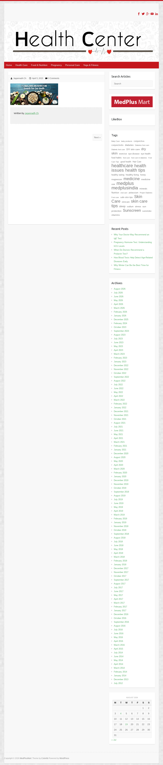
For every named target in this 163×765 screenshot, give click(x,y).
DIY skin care (133, 149)
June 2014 (118, 656)
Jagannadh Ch (19, 78)
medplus (125, 183)
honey (143, 175)
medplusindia (124, 187)
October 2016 (120, 618)
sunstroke (146, 211)
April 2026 (118, 304)
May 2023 (118, 346)
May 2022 (118, 392)
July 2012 (118, 683)
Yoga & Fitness (90, 65)
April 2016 (118, 641)
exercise (123, 154)
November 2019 (121, 484)
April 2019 (118, 511)
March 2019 (119, 515)
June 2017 (118, 591)
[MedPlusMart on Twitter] (143, 14)
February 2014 (120, 672)
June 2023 (118, 342)
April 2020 (118, 465)
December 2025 (121, 319)
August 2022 (119, 381)
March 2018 (119, 557)
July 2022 (118, 384)
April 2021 (118, 438)
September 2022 (121, 377)
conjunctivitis (117, 145)
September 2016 (121, 622)
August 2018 (119, 538)
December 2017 (121, 568)
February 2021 (120, 446)
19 (126, 724)
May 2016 (118, 637)
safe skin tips (126, 197)
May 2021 (118, 434)
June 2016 (118, 633)
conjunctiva (139, 141)
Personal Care (72, 65)
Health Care (21, 65)
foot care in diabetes (139, 158)
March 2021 (119, 442)
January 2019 (120, 522)
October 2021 (120, 419)
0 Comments (53, 78)
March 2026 (119, 308)
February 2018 (120, 561)
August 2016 (119, 626)
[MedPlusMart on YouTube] (152, 14)
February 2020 (120, 472)
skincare (126, 202)
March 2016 (119, 645)
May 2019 (118, 507)
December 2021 (121, 411)
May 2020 (118, 461)
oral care (123, 193)
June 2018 (118, 545)
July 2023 (118, 338)
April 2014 (118, 664)
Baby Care (115, 141)
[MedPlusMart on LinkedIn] (156, 14)
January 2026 (120, 315)
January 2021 (120, 449)
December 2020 (121, 453)
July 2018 (118, 541)
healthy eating (117, 175)
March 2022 (119, 400)
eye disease (133, 154)
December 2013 (121, 679)
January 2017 (120, 610)
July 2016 (118, 629)
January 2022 (120, 407)
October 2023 (120, 327)
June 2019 (118, 503)
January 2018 (120, 564)
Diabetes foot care (142, 145)
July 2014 (118, 652)
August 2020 (119, 457)
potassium (133, 192)
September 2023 (121, 331)
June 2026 (118, 296)
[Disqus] (56, 182)
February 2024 (120, 323)
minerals (143, 188)
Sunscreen (132, 210)
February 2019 (120, 518)
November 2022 (121, 369)
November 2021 (121, 415)
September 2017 (121, 580)
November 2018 (121, 526)
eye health (145, 154)
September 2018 (121, 534)
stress (138, 206)
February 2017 (120, 606)
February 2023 (120, 358)
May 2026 (118, 300)
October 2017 (120, 576)
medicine (132, 178)
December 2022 (121, 365)
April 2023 (118, 350)
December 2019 (121, 480)
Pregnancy (56, 65)
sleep (122, 206)
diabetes (129, 145)
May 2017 (118, 595)
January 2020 (120, 476)
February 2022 (120, 404)
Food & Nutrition (39, 65)
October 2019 (120, 488)
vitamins (115, 215)
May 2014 (118, 660)
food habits (116, 158)
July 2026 (118, 292)
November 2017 (121, 572)
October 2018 (120, 530)
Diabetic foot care (118, 149)
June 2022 (118, 388)
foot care (126, 158)
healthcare (122, 165)
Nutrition (115, 192)
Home (9, 65)
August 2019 (119, 495)
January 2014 (120, 675)
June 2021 (118, 430)
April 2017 (118, 599)
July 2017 (118, 587)
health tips (135, 170)
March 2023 (119, 354)
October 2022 (120, 373)
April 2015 (118, 649)
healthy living (132, 174)
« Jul (113, 740)
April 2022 (118, 396)
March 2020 (119, 469)
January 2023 (120, 361)
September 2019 (121, 492)
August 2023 (119, 335)
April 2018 (118, 553)
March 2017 (119, 603)
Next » (97, 137)
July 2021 (118, 426)
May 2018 (118, 549)
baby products (126, 141)
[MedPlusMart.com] (132, 98)
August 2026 (119, 289)
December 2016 (121, 614)
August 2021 (119, 423)
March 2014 (119, 668)
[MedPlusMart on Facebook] (139, 14)
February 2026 (120, 312)
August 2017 (119, 583)
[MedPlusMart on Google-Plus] (147, 14)
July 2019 (118, 499)
